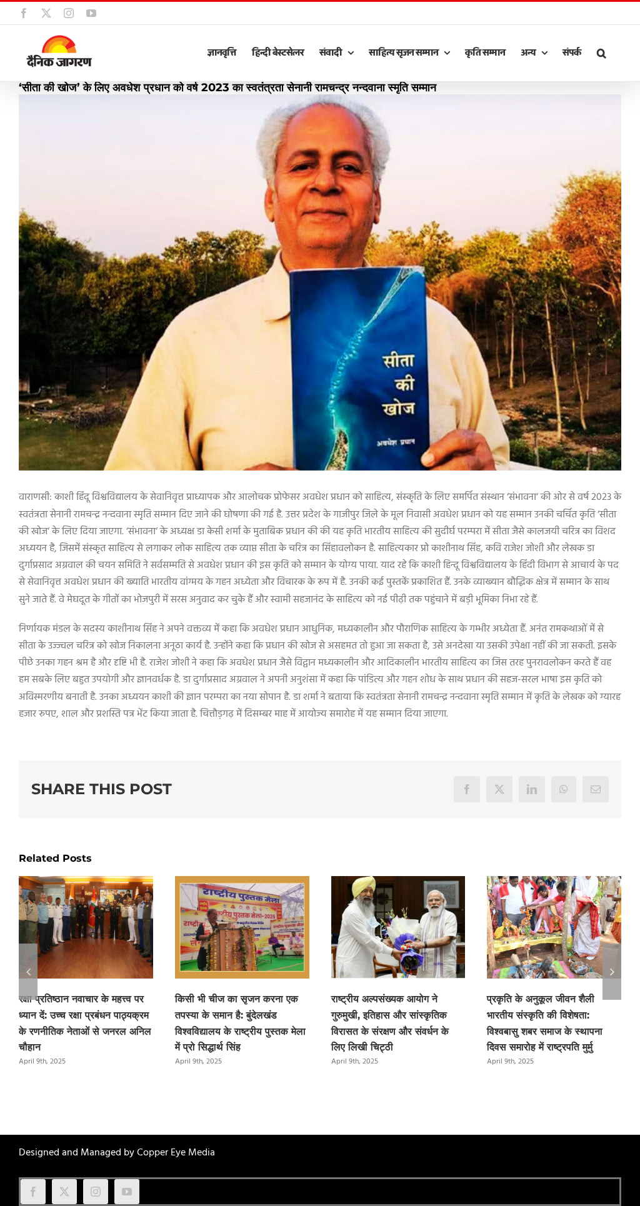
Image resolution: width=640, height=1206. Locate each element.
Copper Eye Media (176, 1153)
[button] (601, 53)
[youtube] (126, 1191)
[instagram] (95, 1191)
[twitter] (64, 1191)
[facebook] (33, 1191)
